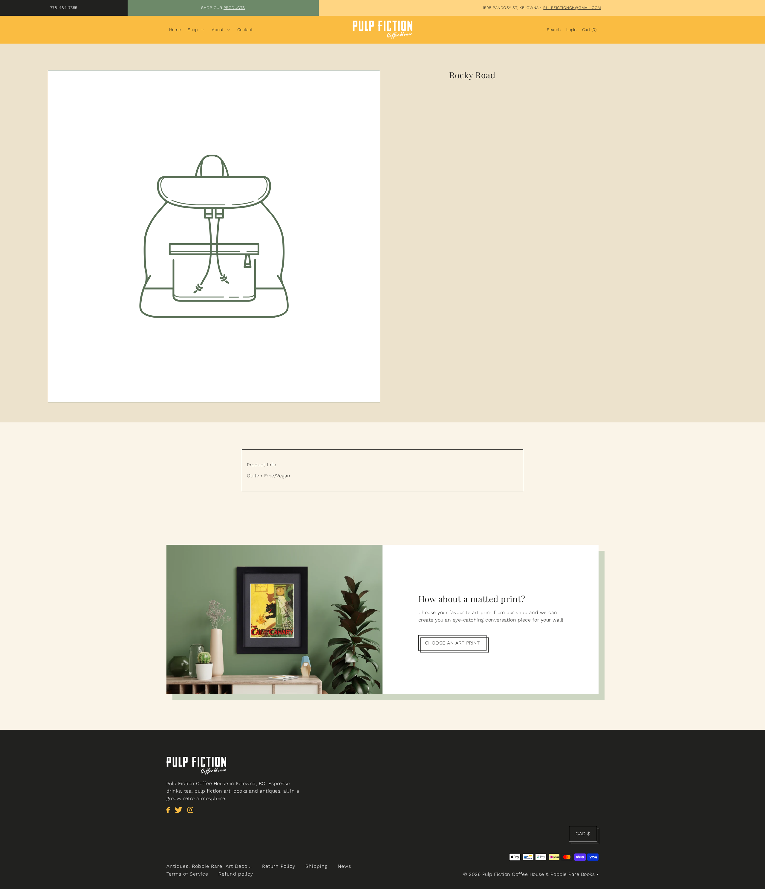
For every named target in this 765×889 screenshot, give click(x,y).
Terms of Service (187, 874)
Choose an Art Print (452, 642)
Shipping (316, 866)
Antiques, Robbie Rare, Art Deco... (209, 866)
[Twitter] (180, 813)
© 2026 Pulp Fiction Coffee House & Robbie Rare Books (529, 874)
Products (234, 7)
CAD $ (583, 833)
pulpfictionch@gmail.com (572, 7)
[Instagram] (192, 813)
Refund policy (235, 874)
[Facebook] (169, 813)
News (344, 866)
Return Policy (278, 866)
